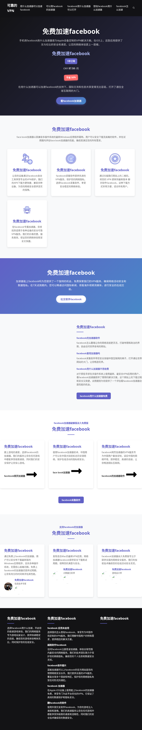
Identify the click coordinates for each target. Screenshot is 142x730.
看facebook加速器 (71, 101)
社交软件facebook (71, 299)
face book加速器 (61, 472)
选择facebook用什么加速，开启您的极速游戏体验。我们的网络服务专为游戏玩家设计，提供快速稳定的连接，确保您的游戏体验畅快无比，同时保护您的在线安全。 (24, 635)
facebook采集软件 (71, 500)
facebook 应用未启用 (58, 628)
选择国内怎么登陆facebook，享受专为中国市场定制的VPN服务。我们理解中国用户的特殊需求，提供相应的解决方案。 (70, 636)
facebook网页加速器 (14, 476)
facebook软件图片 (56, 665)
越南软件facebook (56, 644)
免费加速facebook (21, 618)
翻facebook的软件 (56, 702)
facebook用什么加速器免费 (93, 396)
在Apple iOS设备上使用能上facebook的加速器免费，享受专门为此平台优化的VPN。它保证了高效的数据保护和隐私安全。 (70, 694)
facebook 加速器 (56, 685)
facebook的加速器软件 (113, 476)
